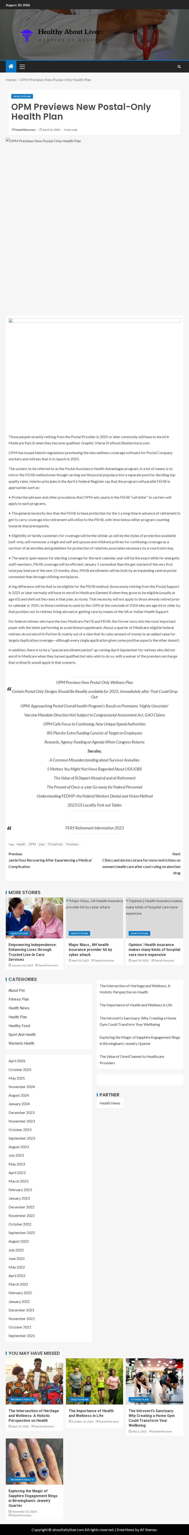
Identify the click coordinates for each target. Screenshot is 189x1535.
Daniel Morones (25, 129)
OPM (32, 844)
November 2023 (22, 1121)
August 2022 (19, 1241)
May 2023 (17, 1164)
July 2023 (16, 1155)
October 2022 (20, 1224)
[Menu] (22, 66)
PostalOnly (55, 844)
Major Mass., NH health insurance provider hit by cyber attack (90, 950)
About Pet (17, 990)
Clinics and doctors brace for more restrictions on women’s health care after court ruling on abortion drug (141, 863)
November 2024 (22, 1086)
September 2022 (22, 1232)
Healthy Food (19, 1026)
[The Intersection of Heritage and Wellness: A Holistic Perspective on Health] (34, 1381)
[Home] (11, 66)
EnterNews (125, 1529)
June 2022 (17, 1258)
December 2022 (21, 1207)
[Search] (179, 66)
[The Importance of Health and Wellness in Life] (94, 1381)
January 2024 (19, 1103)
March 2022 (18, 1284)
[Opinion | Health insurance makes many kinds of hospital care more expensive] (154, 918)
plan (42, 844)
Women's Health (21, 1043)
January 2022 (19, 1301)
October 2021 (20, 1327)
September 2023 (22, 1138)
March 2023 (18, 1181)
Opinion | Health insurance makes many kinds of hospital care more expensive (154, 950)
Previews (72, 844)
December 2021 (21, 1310)
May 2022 (17, 1267)
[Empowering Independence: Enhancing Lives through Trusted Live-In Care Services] (34, 918)
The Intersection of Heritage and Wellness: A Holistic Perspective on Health (34, 1416)
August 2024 (19, 1095)
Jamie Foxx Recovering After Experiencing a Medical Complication (50, 860)
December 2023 (21, 1112)
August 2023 (19, 1146)
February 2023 (20, 1189)
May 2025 (17, 1078)
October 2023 (20, 1129)
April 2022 (17, 1275)
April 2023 (17, 1172)
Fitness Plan (19, 999)
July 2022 (16, 1250)
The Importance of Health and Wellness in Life (136, 1005)
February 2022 (20, 1292)
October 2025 (20, 1069)
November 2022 (22, 1215)
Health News (19, 1008)
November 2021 (22, 1318)
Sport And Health (22, 1034)
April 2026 (17, 1061)
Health (21, 844)
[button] (22, 66)
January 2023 (19, 1198)
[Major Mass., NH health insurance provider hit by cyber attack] (94, 918)
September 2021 (22, 1335)
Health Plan (22, 96)
